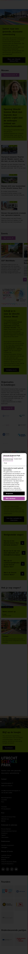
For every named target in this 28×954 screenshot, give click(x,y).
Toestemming (8, 459)
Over (5, 463)
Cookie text (18, 459)
